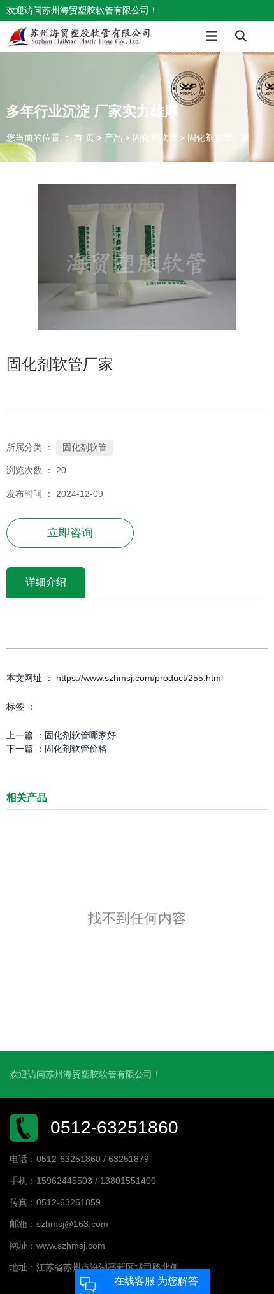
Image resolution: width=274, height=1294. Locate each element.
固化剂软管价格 (76, 749)
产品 (113, 138)
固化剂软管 (155, 138)
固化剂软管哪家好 (80, 735)
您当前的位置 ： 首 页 (51, 138)
